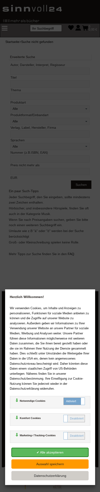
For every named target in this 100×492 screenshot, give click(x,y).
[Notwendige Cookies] (74, 401)
